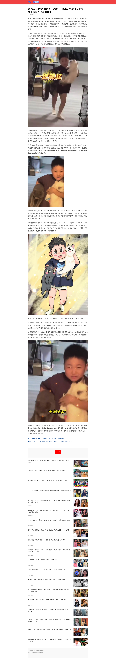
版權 (42, 652)
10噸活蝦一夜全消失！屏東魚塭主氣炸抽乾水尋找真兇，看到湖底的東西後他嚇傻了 (50, 441)
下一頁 (58, 451)
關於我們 (30, 652)
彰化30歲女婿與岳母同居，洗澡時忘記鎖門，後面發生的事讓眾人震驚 (47, 438)
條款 (38, 652)
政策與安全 (34, 652)
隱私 (40, 652)
